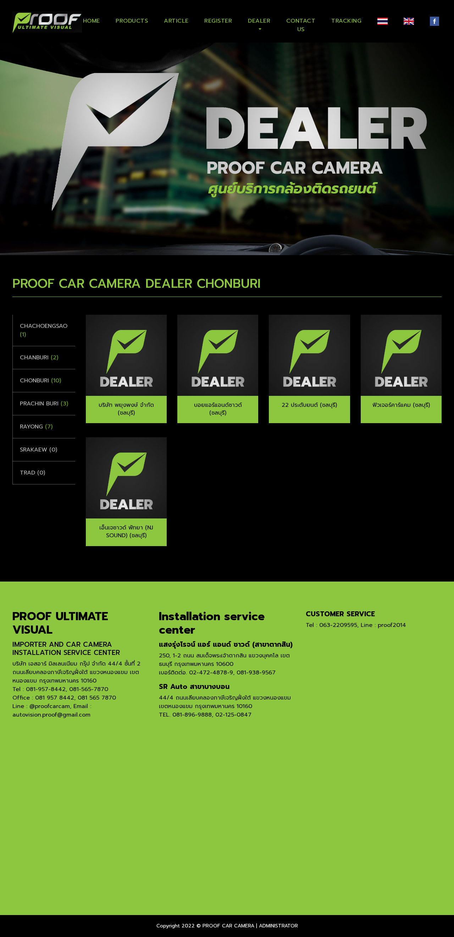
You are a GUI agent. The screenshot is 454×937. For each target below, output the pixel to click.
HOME (91, 21)
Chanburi (39, 357)
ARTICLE (176, 21)
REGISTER (218, 21)
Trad (32, 472)
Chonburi (40, 380)
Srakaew (38, 449)
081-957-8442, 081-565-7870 (67, 689)
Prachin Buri (44, 403)
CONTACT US (301, 24)
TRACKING (346, 21)
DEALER (259, 21)
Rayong (36, 426)
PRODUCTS (132, 21)
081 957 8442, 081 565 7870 (75, 698)
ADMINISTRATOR (278, 926)
